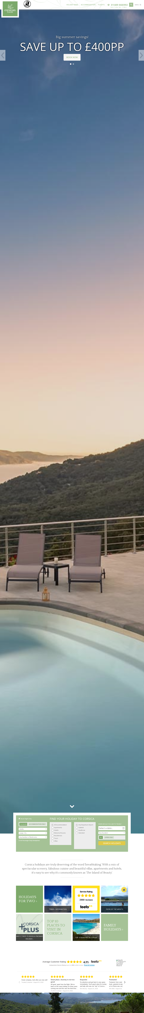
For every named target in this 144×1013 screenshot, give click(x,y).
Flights (101, 5)
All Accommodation (60, 825)
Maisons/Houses (60, 833)
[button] (33, 837)
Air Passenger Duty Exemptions (30, 840)
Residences (58, 836)
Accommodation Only (37, 824)
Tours (56, 838)
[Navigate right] (125, 982)
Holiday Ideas (72, 5)
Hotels (56, 830)
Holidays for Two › (28, 899)
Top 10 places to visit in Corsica (56, 927)
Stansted (81, 833)
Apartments (58, 827)
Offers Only (109, 837)
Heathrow (81, 830)
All (101, 837)
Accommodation (88, 5)
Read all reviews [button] (89, 965)
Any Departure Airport (85, 825)
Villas (56, 841)
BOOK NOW (72, 57)
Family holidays (113, 927)
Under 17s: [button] (23, 833)
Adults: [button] (21, 829)
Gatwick (81, 827)
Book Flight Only (26, 819)
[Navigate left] (19, 982)
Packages (23, 824)
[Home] (10, 15)
